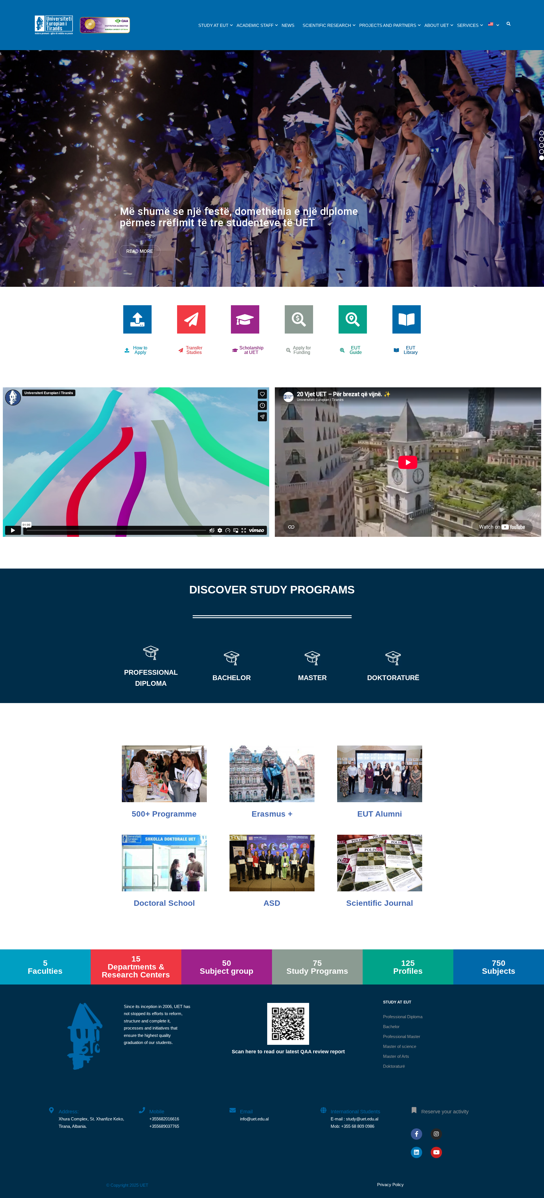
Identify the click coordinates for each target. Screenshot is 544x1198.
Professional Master (401, 1036)
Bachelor (391, 1026)
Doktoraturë (394, 1066)
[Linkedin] (416, 1152)
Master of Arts (396, 1056)
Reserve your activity (445, 1111)
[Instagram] (436, 1134)
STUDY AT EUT (213, 25)
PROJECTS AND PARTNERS (387, 25)
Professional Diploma (402, 1016)
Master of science (399, 1046)
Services (468, 25)
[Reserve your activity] (414, 1107)
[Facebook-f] (416, 1134)
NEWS (288, 25)
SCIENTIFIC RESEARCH (327, 25)
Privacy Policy (390, 1184)
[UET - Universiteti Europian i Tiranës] (53, 28)
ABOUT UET (436, 25)
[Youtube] (436, 1152)
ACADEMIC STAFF (255, 25)
